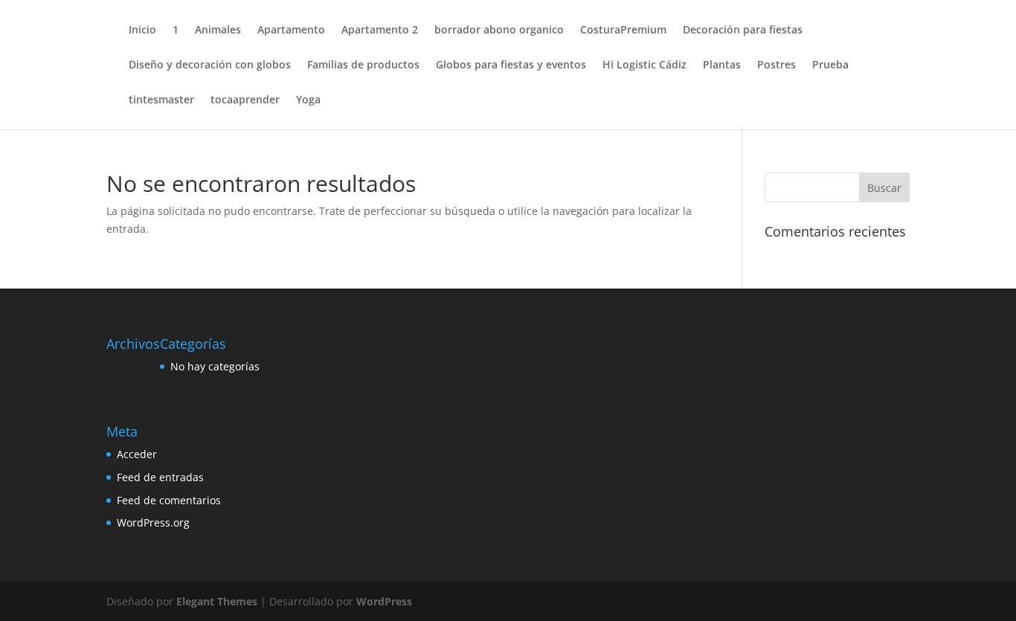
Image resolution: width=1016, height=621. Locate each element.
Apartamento (291, 30)
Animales (218, 30)
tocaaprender (245, 100)
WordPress (384, 601)
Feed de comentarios (169, 500)
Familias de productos (363, 65)
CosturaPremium (623, 30)
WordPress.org (153, 522)
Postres (776, 65)
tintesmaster (161, 100)
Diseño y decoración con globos (210, 65)
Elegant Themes (216, 601)
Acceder (137, 454)
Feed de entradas (160, 477)
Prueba (830, 65)
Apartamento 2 (379, 30)
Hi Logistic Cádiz (644, 65)
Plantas (722, 65)
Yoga (308, 100)
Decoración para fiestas (743, 30)
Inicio (142, 30)
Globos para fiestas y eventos (511, 65)
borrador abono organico (499, 30)
